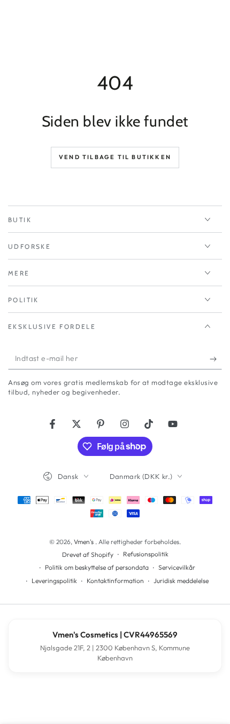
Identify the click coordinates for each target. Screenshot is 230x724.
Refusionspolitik (145, 554)
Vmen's (84, 542)
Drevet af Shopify (87, 554)
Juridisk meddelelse (181, 581)
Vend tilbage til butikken (115, 157)
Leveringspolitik (54, 581)
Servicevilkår (176, 567)
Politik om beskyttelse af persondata (97, 567)
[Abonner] (216, 359)
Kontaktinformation (115, 581)
